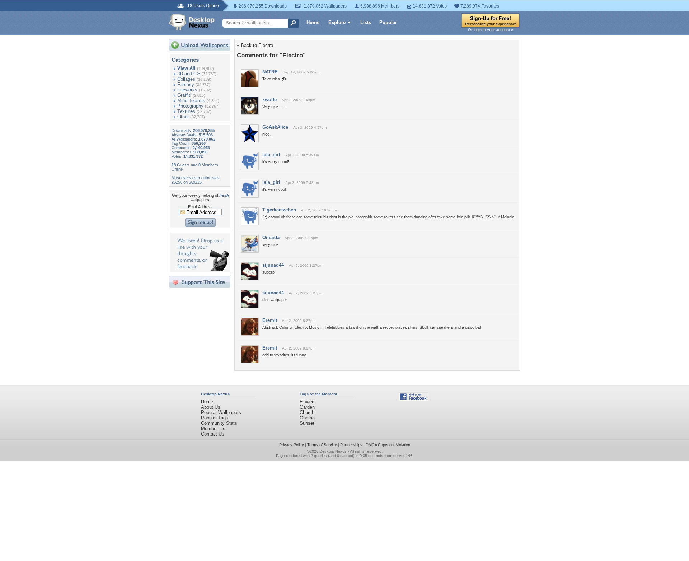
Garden (307, 407)
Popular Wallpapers (221, 412)
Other (183, 116)
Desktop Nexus (333, 451)
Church (307, 412)
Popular (388, 22)
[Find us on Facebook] (413, 399)
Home (312, 22)
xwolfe (269, 99)
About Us (210, 407)
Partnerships (351, 445)
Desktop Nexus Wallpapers (192, 22)
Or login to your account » (490, 30)
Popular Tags (214, 417)
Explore (337, 22)
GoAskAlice (275, 127)
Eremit (269, 320)
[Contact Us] (202, 269)
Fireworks (187, 89)
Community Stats (219, 423)
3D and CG (188, 73)
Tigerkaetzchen (279, 210)
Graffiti (184, 95)
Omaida (271, 237)
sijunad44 (273, 265)
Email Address (200, 207)
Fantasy (185, 84)
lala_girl (271, 154)
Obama (307, 417)
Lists (365, 22)
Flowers (308, 401)
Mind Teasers (191, 100)
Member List (214, 428)
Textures (186, 111)
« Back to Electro (255, 45)
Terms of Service (322, 445)
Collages (186, 79)
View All (186, 68)
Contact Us (212, 434)
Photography (190, 106)
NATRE (270, 72)
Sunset (307, 423)
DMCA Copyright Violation (388, 445)
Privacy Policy (291, 445)
